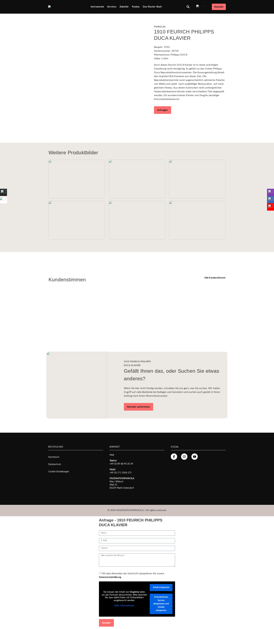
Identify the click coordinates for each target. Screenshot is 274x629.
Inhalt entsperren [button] (161, 587)
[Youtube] (194, 456)
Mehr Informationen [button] (124, 606)
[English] (201, 6)
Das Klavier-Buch (152, 7)
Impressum (53, 457)
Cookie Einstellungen (58, 472)
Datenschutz (54, 464)
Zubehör (124, 7)
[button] (188, 7)
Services (111, 7)
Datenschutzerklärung (110, 577)
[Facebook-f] (174, 456)
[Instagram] (184, 456)
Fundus (136, 7)
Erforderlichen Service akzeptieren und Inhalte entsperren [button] (161, 604)
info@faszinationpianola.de (129, 455)
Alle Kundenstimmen (214, 278)
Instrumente (97, 7)
